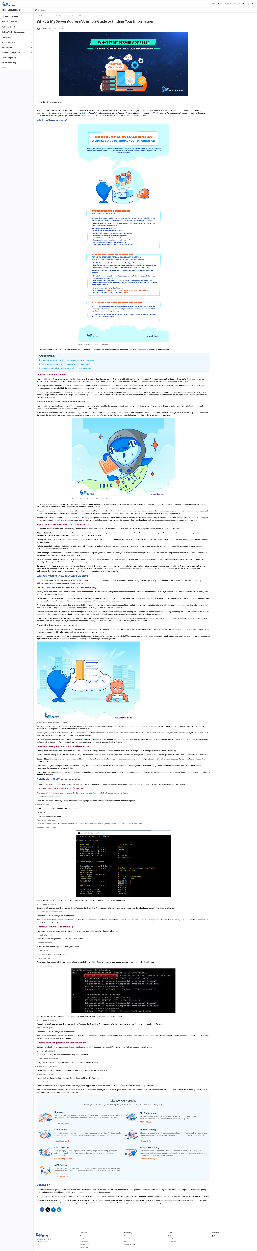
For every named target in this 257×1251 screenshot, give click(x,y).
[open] (30, 10)
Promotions (6, 37)
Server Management (10, 17)
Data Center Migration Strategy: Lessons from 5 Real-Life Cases (66, 368)
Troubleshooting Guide (11, 52)
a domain (70, 415)
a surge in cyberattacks (74, 539)
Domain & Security (9, 22)
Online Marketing (9, 63)
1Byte (39, 16)
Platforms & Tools (9, 27)
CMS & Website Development (13, 32)
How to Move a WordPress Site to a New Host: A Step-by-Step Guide (67, 360)
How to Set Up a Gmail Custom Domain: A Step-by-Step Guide (65, 364)
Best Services (7, 47)
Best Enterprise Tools (10, 42)
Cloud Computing (9, 57)
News (4, 68)
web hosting (123, 559)
